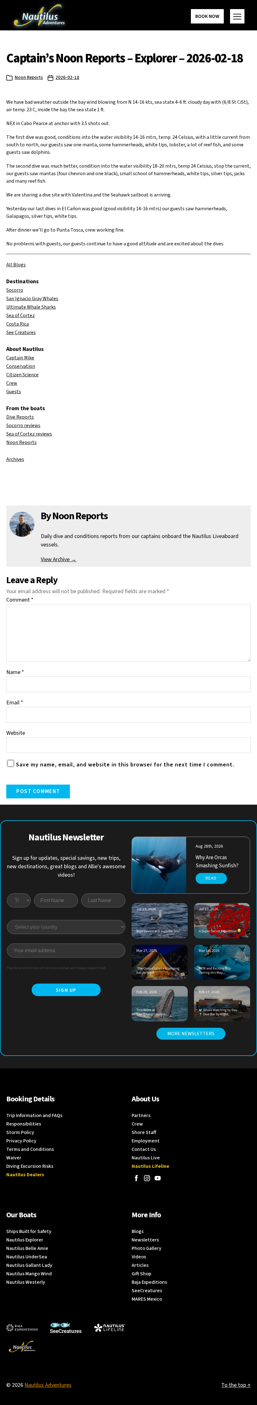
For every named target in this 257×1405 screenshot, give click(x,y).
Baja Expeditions (149, 1282)
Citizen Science (22, 374)
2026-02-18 (67, 77)
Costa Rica (17, 324)
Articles (140, 1265)
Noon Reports (29, 77)
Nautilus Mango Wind (29, 1273)
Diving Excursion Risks (29, 1166)
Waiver (13, 1157)
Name (15, 672)
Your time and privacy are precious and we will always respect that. (56, 968)
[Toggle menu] (237, 16)
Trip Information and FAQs (34, 1115)
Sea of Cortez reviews (29, 434)
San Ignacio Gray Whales (32, 298)
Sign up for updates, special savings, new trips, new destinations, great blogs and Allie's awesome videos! (66, 866)
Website (15, 733)
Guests (13, 391)
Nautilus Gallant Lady (29, 1265)
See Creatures (21, 332)
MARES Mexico (147, 1299)
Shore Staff (144, 1132)
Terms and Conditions (30, 1149)
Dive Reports (20, 417)
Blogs (138, 1231)
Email (14, 703)
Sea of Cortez (20, 315)
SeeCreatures (147, 1290)
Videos (139, 1256)
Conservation (20, 366)
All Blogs (16, 264)
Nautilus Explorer (24, 1239)
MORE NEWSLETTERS (190, 1033)
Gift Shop (141, 1273)
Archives (15, 459)
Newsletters (145, 1239)
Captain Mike (20, 357)
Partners (141, 1115)
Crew (11, 383)
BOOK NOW (207, 16)
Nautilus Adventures (47, 1385)
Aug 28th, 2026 (209, 846)
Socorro (14, 290)
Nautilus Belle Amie (27, 1248)
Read (211, 878)
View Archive (58, 559)
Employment (146, 1140)
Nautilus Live (146, 1157)
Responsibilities (23, 1123)
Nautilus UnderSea (26, 1256)
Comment (20, 600)
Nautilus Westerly (25, 1282)
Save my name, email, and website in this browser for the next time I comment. (125, 765)
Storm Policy (20, 1132)
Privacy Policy (21, 1140)
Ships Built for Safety (28, 1231)
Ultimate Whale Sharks (31, 307)
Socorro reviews (23, 425)
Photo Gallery (146, 1248)
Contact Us (144, 1149)
